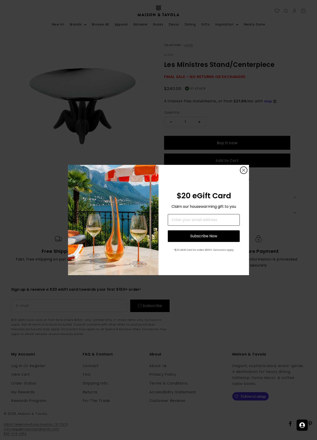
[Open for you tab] (302, 425)
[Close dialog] (243, 170)
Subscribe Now (203, 236)
